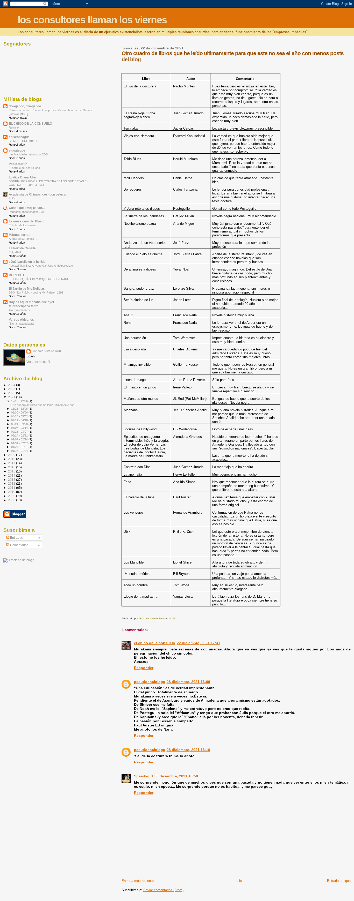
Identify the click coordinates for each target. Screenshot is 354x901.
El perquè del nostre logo (24, 167)
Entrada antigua (339, 881)
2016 (12, 467)
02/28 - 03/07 (20, 431)
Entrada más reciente (138, 881)
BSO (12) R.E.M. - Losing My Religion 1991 (36, 292)
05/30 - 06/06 (20, 412)
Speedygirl (143, 776)
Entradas (16, 537)
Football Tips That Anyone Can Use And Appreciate (41, 265)
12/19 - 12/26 (20, 401)
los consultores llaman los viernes (92, 19)
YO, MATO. (16, 252)
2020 (12, 454)
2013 (12, 479)
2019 (12, 459)
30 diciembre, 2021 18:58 (176, 776)
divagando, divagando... (26, 106)
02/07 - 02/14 (20, 439)
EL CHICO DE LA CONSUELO (30, 123)
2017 (12, 463)
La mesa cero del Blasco (27, 221)
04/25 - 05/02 (20, 416)
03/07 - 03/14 (20, 427)
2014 (12, 475)
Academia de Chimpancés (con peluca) (38, 194)
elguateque (17, 150)
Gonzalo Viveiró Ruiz (46, 351)
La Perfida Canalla (22, 248)
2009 (12, 496)
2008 (12, 500)
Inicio (240, 881)
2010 (12, 491)
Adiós (12, 198)
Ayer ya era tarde (20, 310)
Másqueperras (19, 234)
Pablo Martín (18, 164)
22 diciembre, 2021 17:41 (198, 643)
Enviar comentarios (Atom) (163, 890)
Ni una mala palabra (21, 323)
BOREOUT (16, 275)
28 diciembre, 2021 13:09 (188, 682)
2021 (12, 397)
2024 (12, 385)
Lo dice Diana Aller (23, 177)
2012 (12, 483)
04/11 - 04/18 (20, 420)
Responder (143, 668)
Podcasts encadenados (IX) (26, 211)
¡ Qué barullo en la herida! (27, 261)
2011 (12, 487)
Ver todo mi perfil (38, 362)
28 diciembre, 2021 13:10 (188, 750)
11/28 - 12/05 (20, 408)
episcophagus (19, 137)
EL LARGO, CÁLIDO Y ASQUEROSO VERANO (39, 279)
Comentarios (18, 545)
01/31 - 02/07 (20, 443)
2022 (12, 393)
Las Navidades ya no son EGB (28, 154)
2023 (12, 389)
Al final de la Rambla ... (23, 238)
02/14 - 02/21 (20, 435)
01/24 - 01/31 (20, 446)
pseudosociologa (149, 682)
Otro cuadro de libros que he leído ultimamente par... (43, 405)
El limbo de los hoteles (23, 225)
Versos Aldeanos (21, 319)
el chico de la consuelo (154, 643)
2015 (12, 471)
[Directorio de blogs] (18, 560)
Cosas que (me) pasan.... (27, 207)
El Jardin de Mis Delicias (27, 288)
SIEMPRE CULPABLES (23, 140)
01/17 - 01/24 (20, 450)
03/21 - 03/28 (20, 424)
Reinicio (14, 127)
